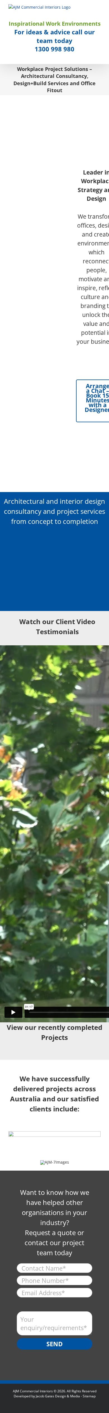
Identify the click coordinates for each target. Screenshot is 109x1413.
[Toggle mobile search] (88, 7)
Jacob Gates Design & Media (58, 1396)
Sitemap (89, 1396)
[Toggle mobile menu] (98, 7)
